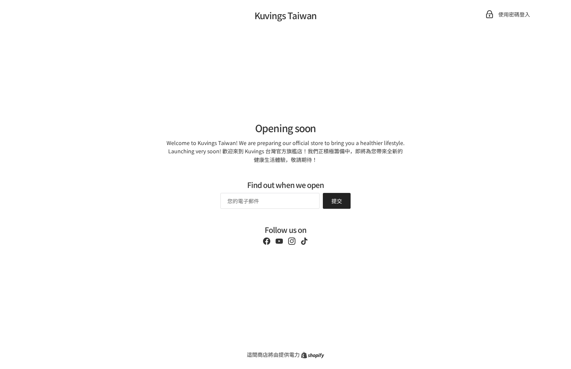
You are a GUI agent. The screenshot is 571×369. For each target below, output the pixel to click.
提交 (336, 201)
